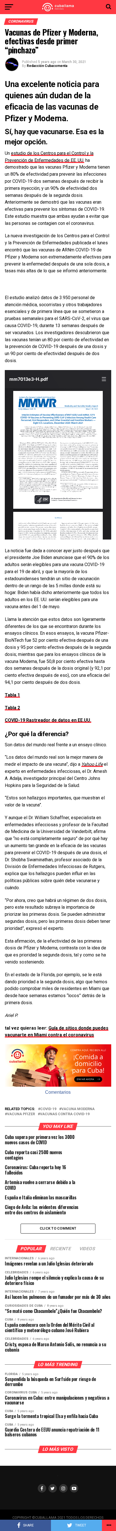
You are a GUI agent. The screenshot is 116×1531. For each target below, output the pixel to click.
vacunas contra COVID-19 (65, 1114)
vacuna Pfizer (21, 1114)
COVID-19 (48, 1109)
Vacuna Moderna (78, 1109)
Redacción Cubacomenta (47, 66)
